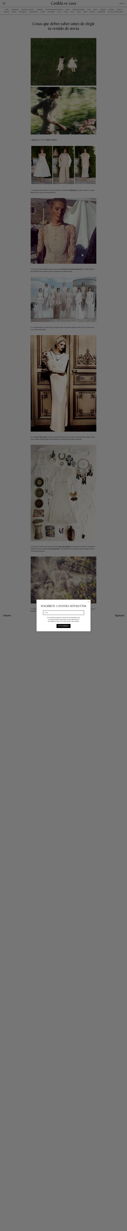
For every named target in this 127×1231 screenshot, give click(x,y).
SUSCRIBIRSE (63, 626)
